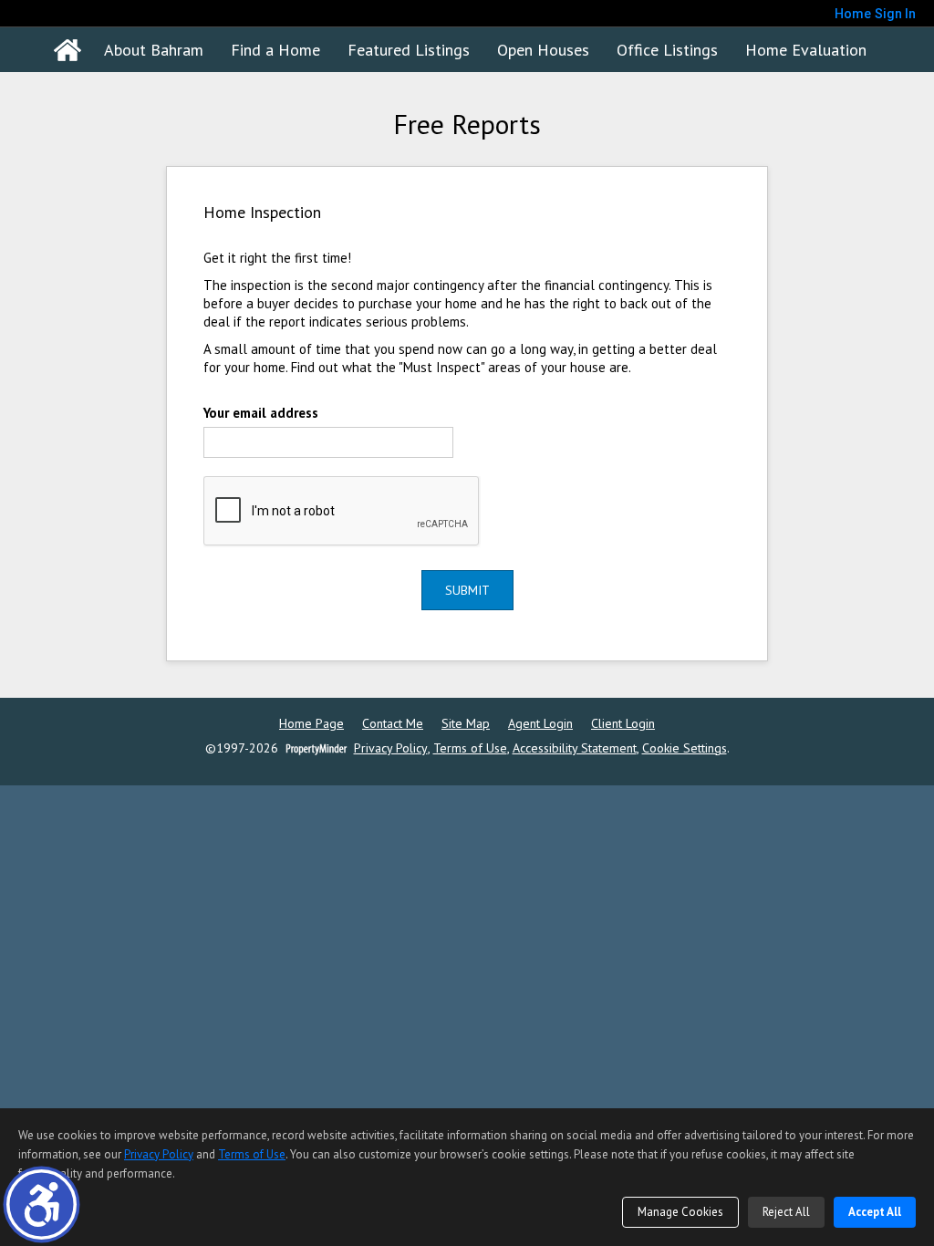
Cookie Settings (684, 748)
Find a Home (275, 49)
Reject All (786, 1212)
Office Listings (667, 49)
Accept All (874, 1212)
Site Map (465, 724)
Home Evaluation (806, 49)
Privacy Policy (391, 748)
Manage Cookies (680, 1212)
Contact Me (392, 724)
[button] (41, 1204)
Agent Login (540, 724)
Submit (467, 590)
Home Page (311, 724)
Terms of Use (470, 748)
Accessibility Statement (575, 748)
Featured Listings (409, 49)
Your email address (260, 412)
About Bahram (153, 49)
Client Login (623, 724)
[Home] (67, 50)
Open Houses (543, 49)
